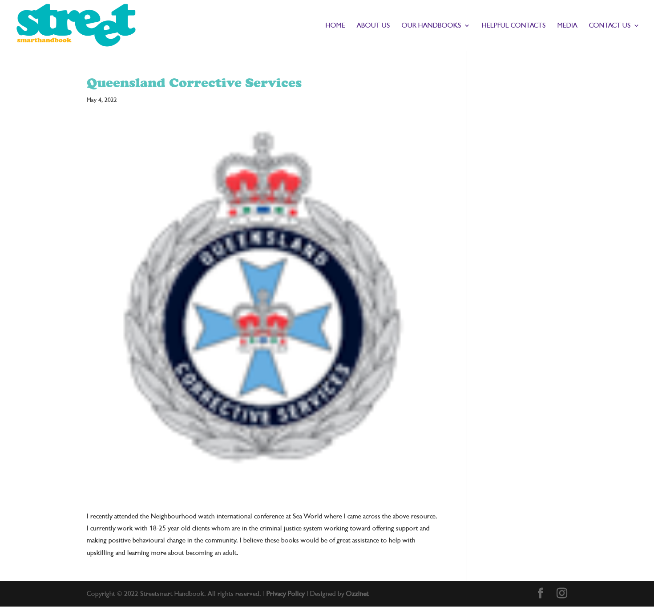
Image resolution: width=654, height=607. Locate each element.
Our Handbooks (431, 26)
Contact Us (610, 26)
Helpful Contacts (514, 26)
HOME (335, 26)
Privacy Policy (285, 593)
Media (567, 26)
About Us (373, 26)
